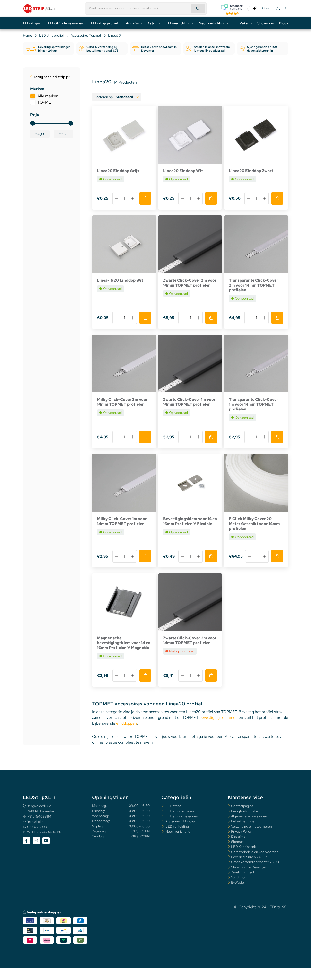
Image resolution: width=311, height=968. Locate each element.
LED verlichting (178, 23)
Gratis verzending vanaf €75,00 (255, 862)
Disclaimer (239, 836)
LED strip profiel (104, 23)
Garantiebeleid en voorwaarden (254, 852)
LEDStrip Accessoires (65, 23)
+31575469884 (39, 816)
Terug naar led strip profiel (53, 77)
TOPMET (45, 102)
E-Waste (237, 882)
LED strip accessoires (181, 816)
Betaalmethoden (243, 821)
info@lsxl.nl (35, 822)
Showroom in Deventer (248, 867)
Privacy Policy (241, 831)
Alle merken (47, 95)
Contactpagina (242, 806)
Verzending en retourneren (251, 826)
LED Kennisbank (243, 847)
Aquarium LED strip (142, 23)
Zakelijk (246, 23)
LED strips (31, 23)
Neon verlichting (212, 23)
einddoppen (126, 723)
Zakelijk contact (242, 872)
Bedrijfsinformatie (244, 811)
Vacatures (238, 877)
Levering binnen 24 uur (249, 857)
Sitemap (237, 841)
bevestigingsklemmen (219, 717)
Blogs (283, 23)
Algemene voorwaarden (249, 816)
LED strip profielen (179, 811)
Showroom (265, 23)
